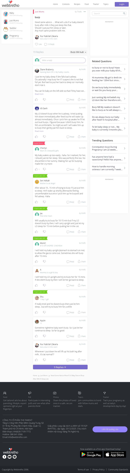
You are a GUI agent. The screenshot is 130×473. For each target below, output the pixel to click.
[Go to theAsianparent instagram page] (15, 457)
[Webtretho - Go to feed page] (10, 4)
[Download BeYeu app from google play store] (91, 457)
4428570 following (16, 23)
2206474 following (16, 38)
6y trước (82, 69)
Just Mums (39, 11)
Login (121, 4)
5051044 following (16, 15)
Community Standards (118, 469)
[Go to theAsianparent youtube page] (9, 457)
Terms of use (83, 469)
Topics (105, 4)
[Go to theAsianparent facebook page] (4, 457)
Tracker (96, 4)
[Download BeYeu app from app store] (115, 457)
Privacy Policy (98, 469)
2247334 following (16, 31)
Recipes (77, 4)
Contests (66, 4)
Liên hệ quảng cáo (110, 429)
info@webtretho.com (17, 437)
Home (55, 4)
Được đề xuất (77, 52)
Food (87, 4)
